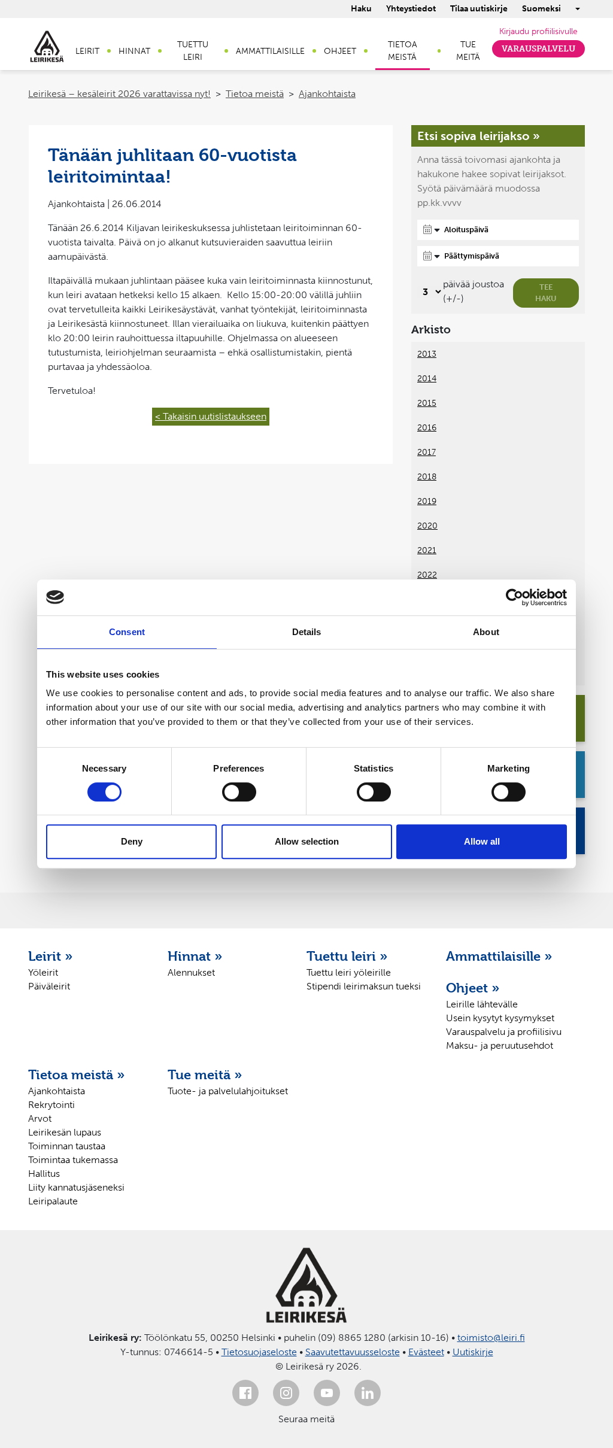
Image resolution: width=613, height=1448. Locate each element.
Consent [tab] (127, 632)
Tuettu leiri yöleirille (348, 972)
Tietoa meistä (402, 51)
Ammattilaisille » (499, 956)
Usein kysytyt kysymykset (500, 1018)
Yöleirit (43, 972)
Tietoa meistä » (76, 1074)
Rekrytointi (51, 1104)
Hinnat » (195, 956)
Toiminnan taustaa (66, 1146)
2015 (426, 403)
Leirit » (50, 956)
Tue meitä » (205, 1074)
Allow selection (307, 841)
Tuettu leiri (192, 51)
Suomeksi (541, 9)
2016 (426, 428)
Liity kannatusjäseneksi (76, 1187)
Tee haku (546, 293)
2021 (426, 550)
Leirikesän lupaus (64, 1132)
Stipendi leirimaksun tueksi (363, 986)
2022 (427, 575)
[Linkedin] (367, 1393)
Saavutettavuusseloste (352, 1352)
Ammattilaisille (270, 51)
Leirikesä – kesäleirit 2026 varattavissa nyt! (119, 93)
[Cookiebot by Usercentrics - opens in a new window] (514, 597)
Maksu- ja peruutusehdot (499, 1045)
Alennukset (191, 972)
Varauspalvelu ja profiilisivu (504, 1031)
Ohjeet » (473, 987)
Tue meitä (468, 51)
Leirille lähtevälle (482, 1004)
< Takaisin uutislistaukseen (210, 416)
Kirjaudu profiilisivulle (538, 31)
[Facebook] (245, 1393)
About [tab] (486, 632)
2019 (426, 501)
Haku (361, 9)
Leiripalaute (53, 1201)
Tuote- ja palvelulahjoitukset (228, 1091)
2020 (427, 526)
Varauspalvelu (538, 49)
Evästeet (426, 1352)
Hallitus (44, 1173)
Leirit (87, 51)
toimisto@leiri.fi (491, 1337)
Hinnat (134, 51)
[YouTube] (327, 1393)
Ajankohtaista (327, 93)
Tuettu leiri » (347, 956)
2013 (426, 354)
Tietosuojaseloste (259, 1352)
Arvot (39, 1118)
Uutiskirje (473, 1352)
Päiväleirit (49, 986)
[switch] (239, 792)
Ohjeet (340, 51)
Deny (131, 841)
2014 (426, 379)
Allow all (482, 841)
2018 (426, 477)
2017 (426, 452)
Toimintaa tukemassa (73, 1159)
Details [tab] (306, 632)
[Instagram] (286, 1393)
